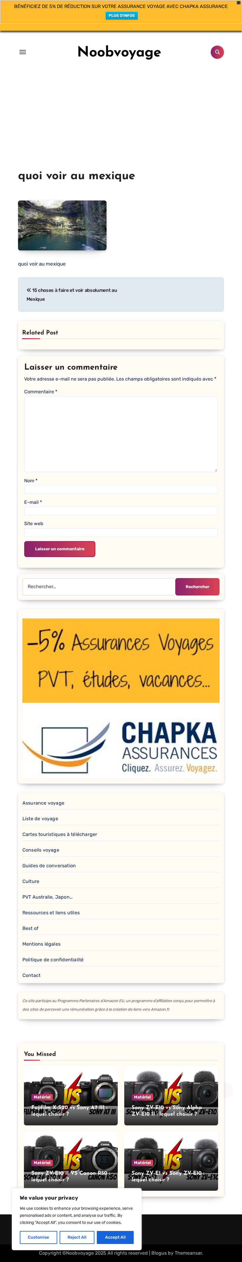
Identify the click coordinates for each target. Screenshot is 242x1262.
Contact (31, 975)
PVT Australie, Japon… (47, 897)
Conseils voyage (40, 850)
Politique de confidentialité (53, 959)
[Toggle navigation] (22, 52)
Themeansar (188, 1253)
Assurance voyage (43, 803)
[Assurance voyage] (121, 695)
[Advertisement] (121, 124)
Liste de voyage (40, 818)
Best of (30, 928)
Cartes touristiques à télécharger (59, 834)
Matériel (42, 1097)
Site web (33, 523)
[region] (77, 1219)
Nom (30, 480)
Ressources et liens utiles (51, 912)
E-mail (33, 502)
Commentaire (40, 391)
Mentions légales (41, 944)
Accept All (115, 1237)
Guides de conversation (49, 865)
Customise (38, 1237)
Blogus (159, 1253)
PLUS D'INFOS (122, 15)
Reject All (77, 1237)
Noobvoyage (119, 53)
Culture (30, 881)
